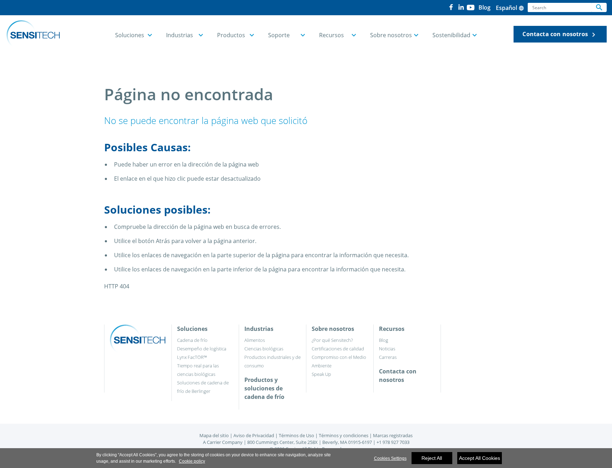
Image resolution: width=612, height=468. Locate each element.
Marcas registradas (393, 435)
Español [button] (510, 8)
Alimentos (254, 340)
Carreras (388, 357)
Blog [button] (484, 7)
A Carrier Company (223, 442)
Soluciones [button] (129, 35)
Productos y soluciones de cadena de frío (264, 388)
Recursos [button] (331, 35)
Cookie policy (192, 461)
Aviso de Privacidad (253, 435)
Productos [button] (231, 35)
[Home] (33, 34)
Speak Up (321, 374)
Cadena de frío (192, 340)
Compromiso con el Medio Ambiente (339, 361)
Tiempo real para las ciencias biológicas (198, 369)
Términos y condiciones (343, 435)
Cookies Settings (390, 458)
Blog (383, 340)
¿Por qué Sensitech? (332, 340)
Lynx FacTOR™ (192, 357)
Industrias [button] (179, 35)
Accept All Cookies (479, 458)
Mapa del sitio (214, 435)
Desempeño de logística (201, 348)
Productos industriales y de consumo (272, 361)
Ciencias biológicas (263, 348)
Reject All (431, 458)
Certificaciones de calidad (338, 348)
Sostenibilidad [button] (451, 35)
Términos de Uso (296, 435)
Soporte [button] (279, 35)
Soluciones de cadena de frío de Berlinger (203, 386)
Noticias (387, 348)
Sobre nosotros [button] (391, 35)
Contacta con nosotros (560, 34)
